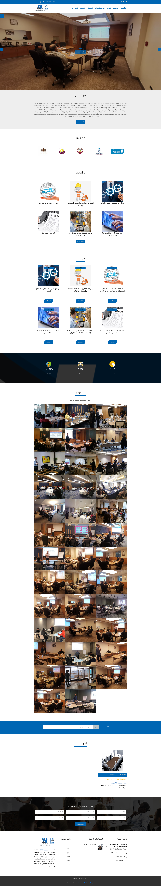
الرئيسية (123, 8)
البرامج (109, 8)
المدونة (82, 8)
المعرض (90, 8)
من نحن (115, 8)
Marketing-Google (89, 883)
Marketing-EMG (79, 883)
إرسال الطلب (80, 824)
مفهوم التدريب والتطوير (117, 780)
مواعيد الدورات (100, 8)
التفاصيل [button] (112, 300)
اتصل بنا (75, 8)
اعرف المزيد (80, 122)
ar (34, 2)
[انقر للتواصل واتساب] (41, 2)
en (37, 2)
